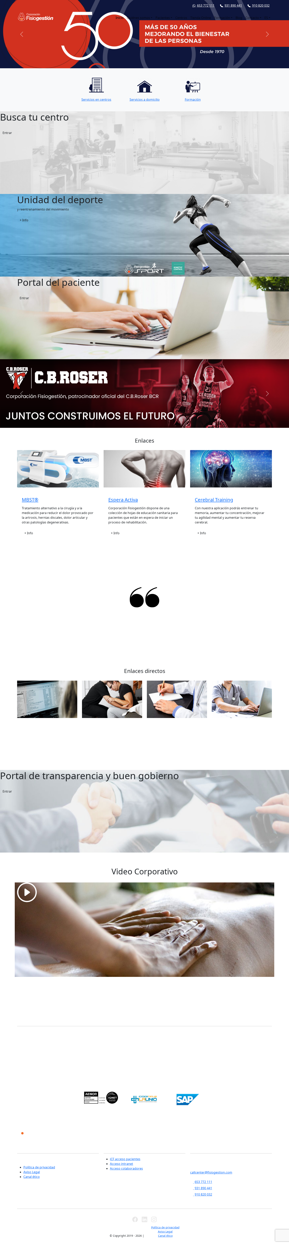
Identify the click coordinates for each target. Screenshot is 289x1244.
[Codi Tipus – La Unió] (144, 1099)
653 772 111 (205, 5)
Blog (239, 18)
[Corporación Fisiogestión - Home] (35, 16)
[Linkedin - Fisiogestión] (144, 1219)
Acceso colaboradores (126, 1168)
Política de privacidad (39, 1167)
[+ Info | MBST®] (58, 469)
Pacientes (163, 18)
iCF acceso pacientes (125, 1159)
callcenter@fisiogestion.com (211, 1172)
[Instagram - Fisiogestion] (154, 1219)
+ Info (24, 220)
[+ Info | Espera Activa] (144, 469)
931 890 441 (233, 5)
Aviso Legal (31, 1172)
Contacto (252, 18)
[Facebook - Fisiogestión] (135, 1219)
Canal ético (31, 1177)
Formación (222, 18)
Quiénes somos (138, 18)
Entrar (7, 133)
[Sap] (187, 1099)
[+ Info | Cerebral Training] (231, 469)
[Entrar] (144, 892)
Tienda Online (200, 18)
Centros (181, 18)
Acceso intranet (121, 1164)
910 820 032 (261, 5)
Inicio (120, 18)
